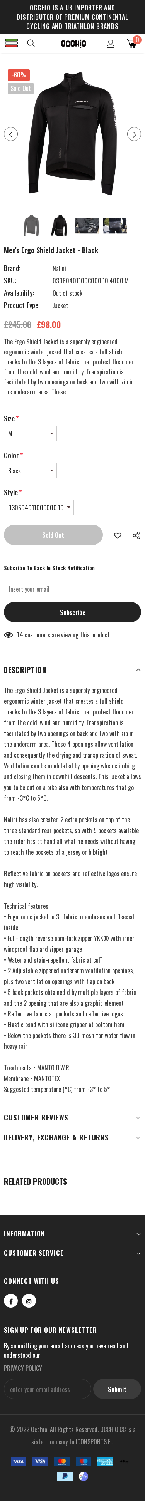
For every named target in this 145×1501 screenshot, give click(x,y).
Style (13, 492)
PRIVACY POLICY (23, 1368)
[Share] (134, 535)
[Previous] (11, 134)
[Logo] (73, 43)
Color (13, 455)
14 (20, 634)
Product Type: (21, 305)
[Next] (134, 134)
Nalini (59, 268)
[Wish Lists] (117, 534)
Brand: (12, 268)
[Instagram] (29, 1301)
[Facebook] (11, 1301)
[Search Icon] (38, 43)
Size (11, 418)
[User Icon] (111, 44)
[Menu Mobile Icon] (11, 43)
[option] (72, 133)
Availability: (19, 292)
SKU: (10, 280)
